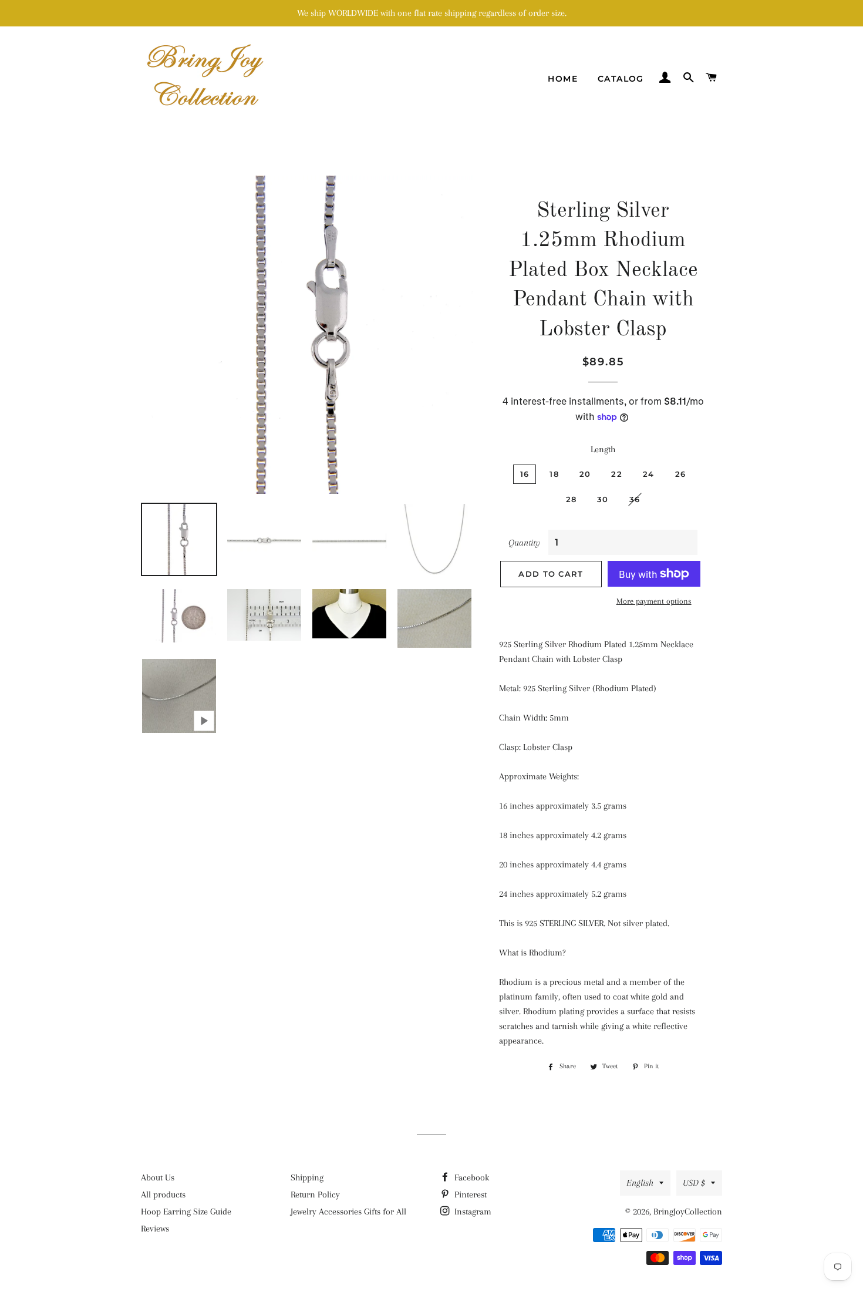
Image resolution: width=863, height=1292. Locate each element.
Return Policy (315, 1194)
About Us (157, 1177)
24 (649, 474)
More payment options (654, 601)
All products (163, 1194)
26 (680, 474)
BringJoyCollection (687, 1211)
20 (585, 474)
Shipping (307, 1177)
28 (571, 499)
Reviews (155, 1228)
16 (525, 474)
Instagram (471, 1211)
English (639, 1182)
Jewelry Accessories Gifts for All (348, 1211)
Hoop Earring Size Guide (186, 1211)
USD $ (694, 1182)
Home (563, 78)
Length (603, 449)
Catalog (621, 78)
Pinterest (469, 1194)
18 (554, 474)
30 (603, 499)
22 (616, 474)
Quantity (524, 542)
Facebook (470, 1177)
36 (634, 499)
